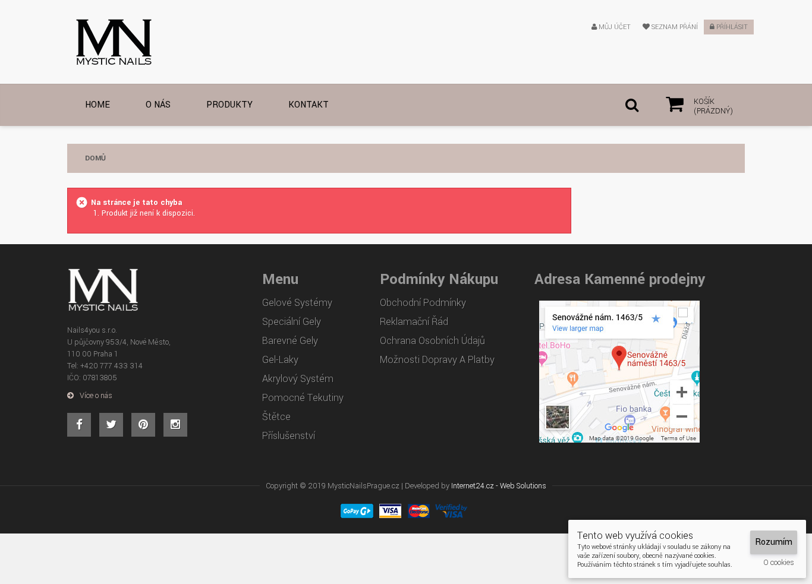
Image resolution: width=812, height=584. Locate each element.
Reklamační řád (414, 322)
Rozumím (773, 542)
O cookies (778, 562)
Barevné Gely (290, 341)
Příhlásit (731, 27)
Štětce (276, 417)
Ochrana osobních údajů (432, 341)
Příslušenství (288, 436)
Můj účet (614, 27)
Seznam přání (674, 27)
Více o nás (96, 395)
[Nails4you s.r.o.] (105, 41)
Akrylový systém (297, 379)
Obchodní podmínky (423, 303)
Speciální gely (291, 322)
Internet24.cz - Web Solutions (498, 486)
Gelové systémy (297, 303)
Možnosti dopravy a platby (437, 360)
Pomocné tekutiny (303, 398)
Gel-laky (280, 360)
